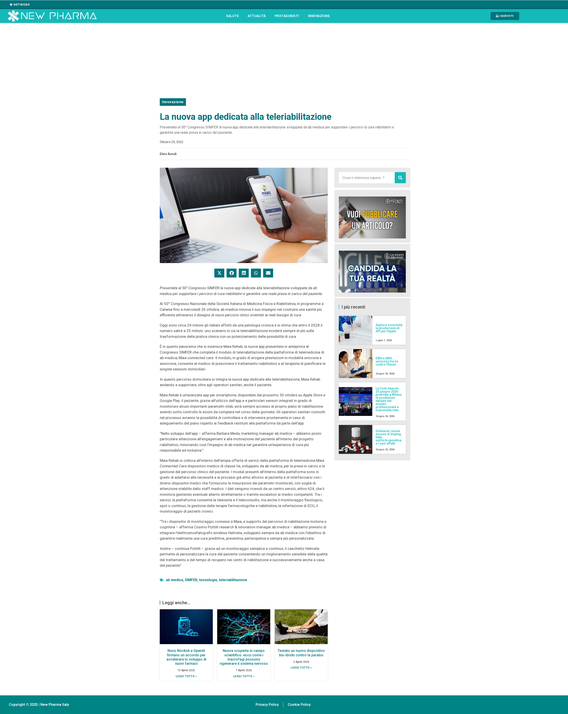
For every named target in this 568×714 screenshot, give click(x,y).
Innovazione (319, 16)
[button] (219, 273)
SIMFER (191, 580)
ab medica (174, 580)
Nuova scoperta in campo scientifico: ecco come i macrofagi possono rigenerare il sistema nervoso (244, 657)
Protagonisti (287, 16)
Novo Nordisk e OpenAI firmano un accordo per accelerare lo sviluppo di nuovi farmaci (186, 657)
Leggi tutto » (186, 676)
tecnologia (208, 580)
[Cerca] (400, 177)
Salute (232, 16)
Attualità (257, 16)
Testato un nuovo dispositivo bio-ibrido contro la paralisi (301, 653)
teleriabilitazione (233, 580)
